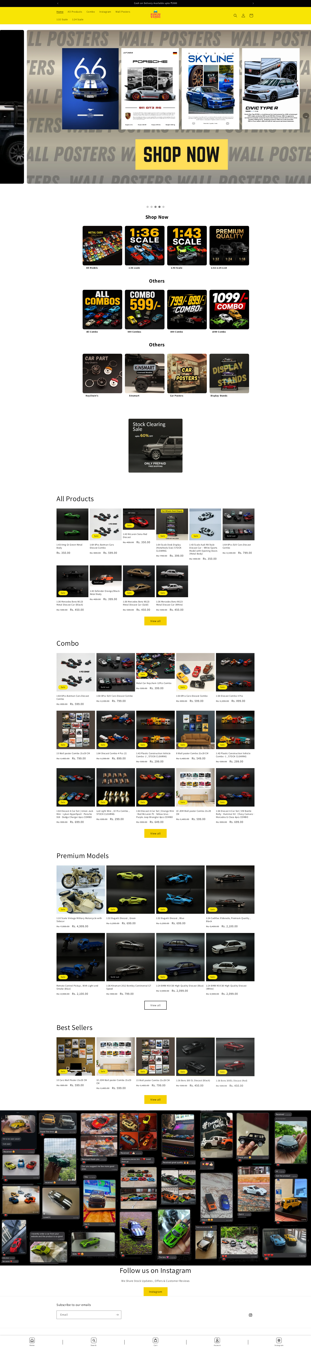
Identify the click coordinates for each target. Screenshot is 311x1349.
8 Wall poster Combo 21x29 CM (192, 753)
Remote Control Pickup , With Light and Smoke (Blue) (77, 987)
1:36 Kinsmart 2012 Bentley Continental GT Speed (128, 987)
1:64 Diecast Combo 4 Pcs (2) (111, 753)
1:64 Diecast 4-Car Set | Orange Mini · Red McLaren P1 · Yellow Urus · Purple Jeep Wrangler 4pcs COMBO (155, 814)
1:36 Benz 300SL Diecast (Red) (231, 1080)
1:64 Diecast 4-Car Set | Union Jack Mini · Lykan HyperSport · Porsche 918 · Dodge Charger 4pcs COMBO (75, 814)
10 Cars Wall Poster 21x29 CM (72, 1080)
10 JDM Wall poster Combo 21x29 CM (193, 813)
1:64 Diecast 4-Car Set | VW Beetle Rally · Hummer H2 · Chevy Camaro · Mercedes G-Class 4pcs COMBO (235, 814)
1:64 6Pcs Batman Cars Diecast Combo (102, 546)
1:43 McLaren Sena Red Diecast (135, 536)
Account (217, 1345)
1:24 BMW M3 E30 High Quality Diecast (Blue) (180, 985)
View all (155, 621)
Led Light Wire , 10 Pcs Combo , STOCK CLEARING (113, 813)
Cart (155, 1345)
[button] (235, 16)
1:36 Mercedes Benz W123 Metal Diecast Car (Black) (70, 603)
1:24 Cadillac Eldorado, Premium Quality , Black (228, 920)
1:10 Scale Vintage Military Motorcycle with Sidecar (79, 920)
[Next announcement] (253, 3)
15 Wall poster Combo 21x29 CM (73, 753)
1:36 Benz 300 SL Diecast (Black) (193, 1080)
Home (32, 1345)
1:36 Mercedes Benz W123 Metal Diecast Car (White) (169, 603)
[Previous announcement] (58, 3)
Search (94, 1345)
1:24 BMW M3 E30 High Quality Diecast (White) (226, 987)
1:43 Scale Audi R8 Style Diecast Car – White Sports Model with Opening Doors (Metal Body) (203, 549)
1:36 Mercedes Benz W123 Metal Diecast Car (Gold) (136, 603)
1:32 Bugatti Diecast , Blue (170, 918)
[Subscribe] (117, 1315)
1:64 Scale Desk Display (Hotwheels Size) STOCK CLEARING (168, 547)
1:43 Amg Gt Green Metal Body (69, 546)
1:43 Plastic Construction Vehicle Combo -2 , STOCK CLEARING (153, 755)
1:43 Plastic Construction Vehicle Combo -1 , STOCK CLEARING (233, 755)
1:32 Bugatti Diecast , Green (121, 918)
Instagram (155, 1291)
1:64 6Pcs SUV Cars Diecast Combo (237, 546)
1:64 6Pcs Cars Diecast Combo (192, 696)
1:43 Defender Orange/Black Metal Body (105, 593)
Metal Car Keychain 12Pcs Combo (153, 683)
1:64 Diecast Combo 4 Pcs (229, 696)
